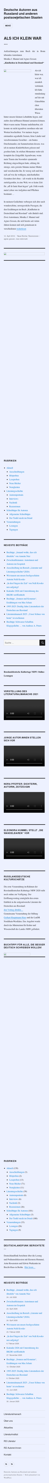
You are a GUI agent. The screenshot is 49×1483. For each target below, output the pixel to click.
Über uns (8, 1420)
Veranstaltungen (13, 521)
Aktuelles (8, 1427)
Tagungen (13, 529)
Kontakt (7, 1454)
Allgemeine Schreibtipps (19, 514)
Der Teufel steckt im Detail (20, 517)
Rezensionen (33, 236)
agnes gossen (9, 238)
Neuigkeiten (14, 487)
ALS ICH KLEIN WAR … (22, 40)
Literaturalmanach (12, 1414)
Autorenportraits (16, 494)
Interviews (13, 498)
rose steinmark (22, 238)
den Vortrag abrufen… (13, 909)
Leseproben (14, 479)
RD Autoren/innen (12, 1447)
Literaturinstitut (11, 1434)
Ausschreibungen (16, 471)
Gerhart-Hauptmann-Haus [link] (15, 917)
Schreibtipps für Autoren (17, 510)
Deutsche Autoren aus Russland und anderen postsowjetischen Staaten (23, 13)
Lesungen (13, 525)
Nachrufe (13, 502)
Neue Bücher (22, 236)
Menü (8, 25)
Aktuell (10, 467)
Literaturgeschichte (15, 490)
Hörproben (14, 475)
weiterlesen (21, 228)
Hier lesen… (29, 1267)
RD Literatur (10, 1441)
